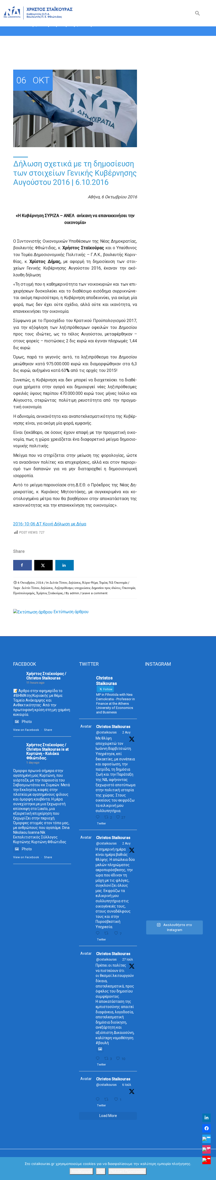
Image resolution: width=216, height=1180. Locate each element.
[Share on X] (43, 565)
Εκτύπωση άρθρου (71, 611)
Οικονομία (128, 588)
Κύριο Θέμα (90, 582)
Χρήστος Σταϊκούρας (49, 593)
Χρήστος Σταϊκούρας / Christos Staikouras (46, 675)
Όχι (101, 1171)
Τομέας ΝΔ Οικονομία (113, 582)
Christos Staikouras (113, 727)
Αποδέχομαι (81, 1171)
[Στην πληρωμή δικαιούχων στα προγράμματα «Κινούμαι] (154, 795)
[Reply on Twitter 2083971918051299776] (98, 933)
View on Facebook (26, 730)
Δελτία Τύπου (58, 582)
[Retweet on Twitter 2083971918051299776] (107, 933)
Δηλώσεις (74, 582)
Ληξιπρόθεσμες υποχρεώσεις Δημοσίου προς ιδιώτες (87, 588)
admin (74, 593)
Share (48, 730)
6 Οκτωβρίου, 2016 (30, 582)
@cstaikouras (106, 732)
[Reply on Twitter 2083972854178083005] (98, 817)
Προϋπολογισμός (24, 593)
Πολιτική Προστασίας (127, 1171)
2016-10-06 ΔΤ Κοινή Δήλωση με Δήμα (49, 523)
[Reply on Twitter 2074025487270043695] (98, 1099)
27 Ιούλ (127, 959)
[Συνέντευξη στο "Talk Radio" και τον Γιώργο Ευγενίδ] (194, 705)
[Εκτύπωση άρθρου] (32, 611)
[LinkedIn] (206, 1118)
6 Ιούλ (126, 1085)
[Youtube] (206, 1160)
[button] (197, 14)
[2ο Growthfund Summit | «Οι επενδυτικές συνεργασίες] (174, 738)
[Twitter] (206, 1139)
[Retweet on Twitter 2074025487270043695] (107, 1099)
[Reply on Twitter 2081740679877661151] (98, 1059)
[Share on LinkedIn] (64, 565)
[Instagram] (206, 1149)
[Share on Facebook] (22, 565)
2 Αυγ (126, 732)
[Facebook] (206, 1128)
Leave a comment (94, 593)
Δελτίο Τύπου (30, 588)
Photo (27, 721)
